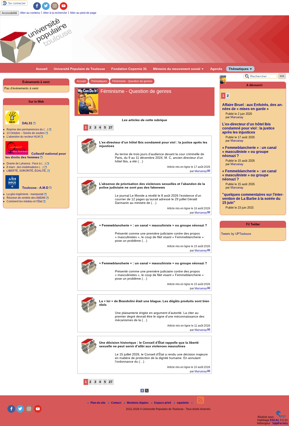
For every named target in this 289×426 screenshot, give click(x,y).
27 (110, 127)
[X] (147, 391)
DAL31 (26, 123)
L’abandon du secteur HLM (23, 136)
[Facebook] (37, 6)
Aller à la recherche (55, 12)
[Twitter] (46, 6)
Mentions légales (138, 402)
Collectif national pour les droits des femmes (35, 155)
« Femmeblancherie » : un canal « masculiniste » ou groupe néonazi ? (249, 152)
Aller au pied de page (83, 12)
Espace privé (163, 402)
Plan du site (98, 402)
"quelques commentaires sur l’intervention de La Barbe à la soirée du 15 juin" (252, 199)
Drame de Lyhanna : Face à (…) (26, 163)
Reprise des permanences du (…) (27, 129)
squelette (183, 402)
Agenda (216, 69)
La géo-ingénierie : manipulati (25, 194)
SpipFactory (280, 423)
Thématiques (240, 69)
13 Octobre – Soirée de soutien (26, 133)
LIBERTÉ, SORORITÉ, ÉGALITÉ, (27, 170)
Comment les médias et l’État (24, 201)
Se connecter (17, 3)
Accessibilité (9, 13)
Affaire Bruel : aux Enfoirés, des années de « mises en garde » (252, 107)
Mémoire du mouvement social (178, 69)
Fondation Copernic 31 (129, 69)
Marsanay (201, 171)
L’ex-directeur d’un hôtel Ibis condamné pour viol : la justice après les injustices (248, 128)
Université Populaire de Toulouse (79, 69)
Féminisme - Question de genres (132, 81)
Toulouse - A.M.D (34, 187)
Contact (116, 402)
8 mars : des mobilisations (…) (25, 167)
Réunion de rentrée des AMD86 (26, 197)
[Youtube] (64, 6)
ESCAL (274, 420)
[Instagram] (54, 6)
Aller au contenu (30, 12)
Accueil (41, 69)
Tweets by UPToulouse (236, 233)
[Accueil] (144, 62)
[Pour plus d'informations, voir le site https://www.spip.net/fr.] (280, 417)
